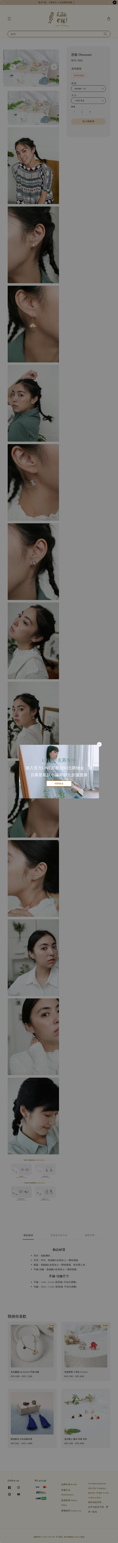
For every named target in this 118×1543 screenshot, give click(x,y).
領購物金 (59, 783)
